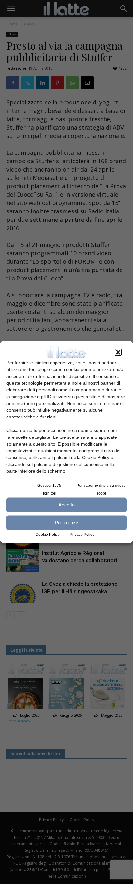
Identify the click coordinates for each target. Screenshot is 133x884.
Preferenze (66, 522)
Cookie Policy (48, 534)
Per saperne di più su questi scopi (101, 489)
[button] (118, 352)
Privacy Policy (82, 534)
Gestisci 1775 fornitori (49, 489)
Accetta (66, 504)
